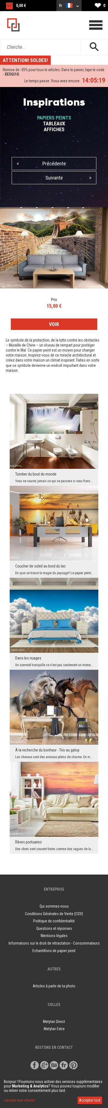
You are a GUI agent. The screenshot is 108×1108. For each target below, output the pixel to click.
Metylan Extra (54, 1029)
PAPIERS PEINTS (54, 118)
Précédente (41, 163)
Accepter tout (90, 1100)
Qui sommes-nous (54, 906)
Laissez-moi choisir (19, 1100)
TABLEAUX (54, 123)
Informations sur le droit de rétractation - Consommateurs (54, 943)
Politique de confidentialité (54, 921)
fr (61, 5)
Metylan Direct (54, 1021)
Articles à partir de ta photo (54, 986)
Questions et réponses (54, 928)
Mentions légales (54, 935)
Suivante (68, 178)
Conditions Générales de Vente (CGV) (54, 914)
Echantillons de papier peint (54, 950)
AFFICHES (54, 129)
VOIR (54, 324)
